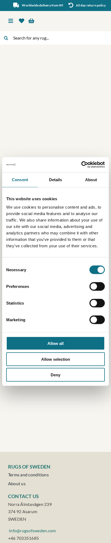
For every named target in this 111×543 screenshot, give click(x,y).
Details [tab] (55, 179)
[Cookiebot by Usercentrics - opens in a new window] (81, 164)
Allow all (55, 343)
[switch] (97, 286)
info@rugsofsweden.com (32, 530)
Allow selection (55, 359)
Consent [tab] (20, 179)
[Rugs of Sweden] (80, 14)
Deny (55, 375)
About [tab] (91, 179)
